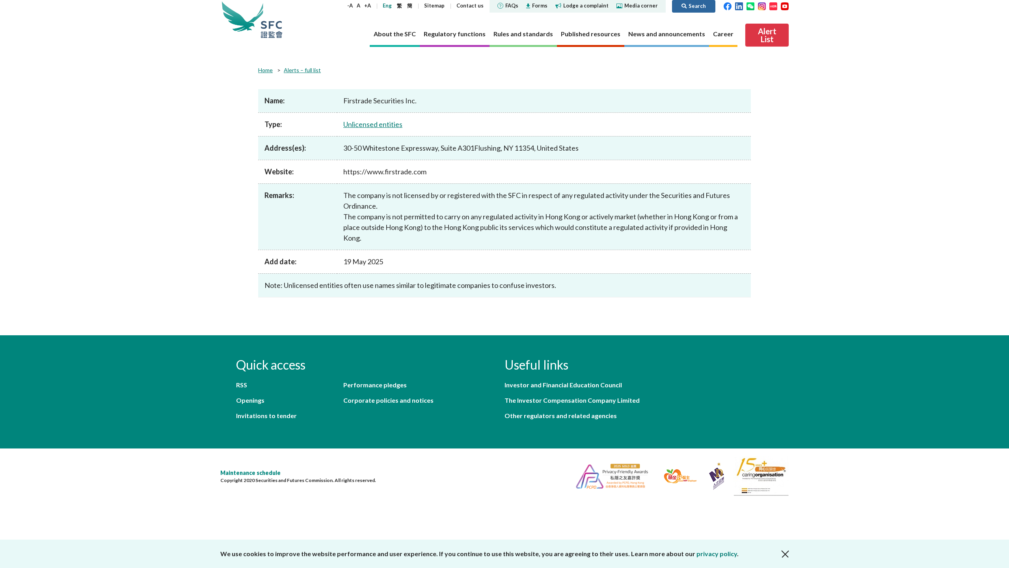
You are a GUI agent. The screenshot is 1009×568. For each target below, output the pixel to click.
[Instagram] (762, 5)
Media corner (641, 5)
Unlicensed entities (372, 124)
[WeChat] (750, 5)
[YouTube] (785, 5)
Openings (250, 400)
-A (350, 5)
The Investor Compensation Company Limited (572, 400)
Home (265, 70)
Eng (387, 5)
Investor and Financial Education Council (563, 385)
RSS (241, 385)
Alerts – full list (302, 70)
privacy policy (716, 553)
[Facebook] (728, 5)
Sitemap (434, 5)
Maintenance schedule (250, 472)
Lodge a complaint (586, 5)
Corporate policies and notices (388, 400)
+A (367, 5)
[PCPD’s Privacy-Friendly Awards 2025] (609, 475)
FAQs (511, 5)
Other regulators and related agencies (560, 415)
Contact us (470, 5)
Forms (539, 5)
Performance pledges (375, 385)
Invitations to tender (266, 415)
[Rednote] (773, 5)
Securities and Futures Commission (271, 19)
